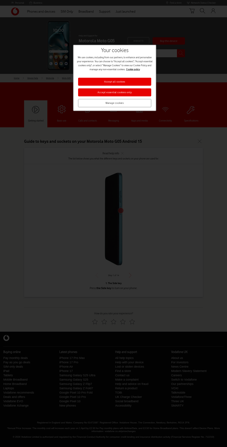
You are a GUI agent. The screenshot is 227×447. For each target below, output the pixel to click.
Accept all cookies (114, 81)
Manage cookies (115, 103)
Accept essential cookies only (115, 92)
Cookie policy (133, 69)
